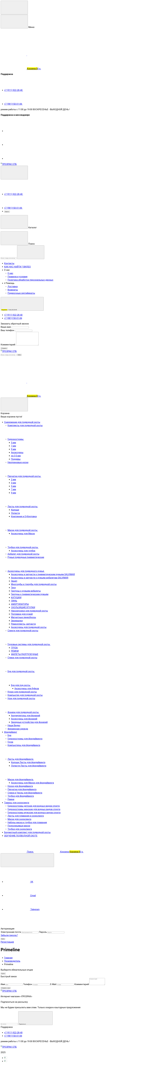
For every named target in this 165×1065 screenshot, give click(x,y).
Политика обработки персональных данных (30, 280)
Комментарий (81, 984)
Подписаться (22, 1024)
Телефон (27, 984)
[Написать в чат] (27, 860)
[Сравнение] (14, 382)
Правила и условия (17, 276)
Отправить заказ (5, 988)
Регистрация (7, 942)
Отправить (4, 348)
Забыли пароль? (9, 935)
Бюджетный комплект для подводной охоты (27, 832)
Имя (3, 984)
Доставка (13, 286)
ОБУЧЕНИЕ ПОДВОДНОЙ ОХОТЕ (20, 835)
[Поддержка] (14, 172)
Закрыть (7, 211)
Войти (2, 939)
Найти (19, 355)
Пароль (43, 932)
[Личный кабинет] (13, 368)
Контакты (9, 263)
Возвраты (13, 289)
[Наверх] (13, 925)
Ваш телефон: (8, 330)
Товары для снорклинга (16, 802)
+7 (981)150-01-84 (13, 104)
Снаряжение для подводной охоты (22, 422)
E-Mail (53, 984)
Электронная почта (11, 932)
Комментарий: (8, 344)
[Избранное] (40, 382)
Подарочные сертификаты (21, 293)
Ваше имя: (6, 327)
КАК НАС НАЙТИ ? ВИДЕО (17, 266)
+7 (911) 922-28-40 (13, 90)
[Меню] (14, 7)
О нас (10, 273)
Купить (3, 973)
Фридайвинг (10, 732)
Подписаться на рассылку (14, 1002)
